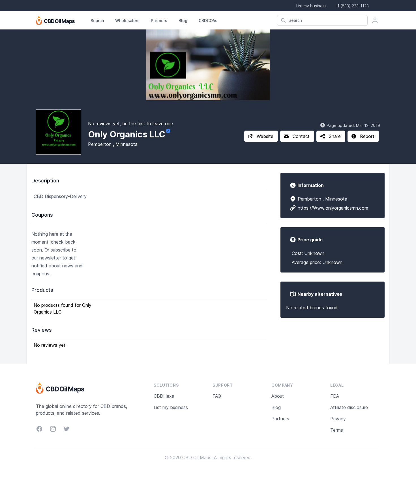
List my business (311, 5)
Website (265, 136)
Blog (183, 20)
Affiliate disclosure (349, 407)
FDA (334, 396)
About (277, 396)
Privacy (338, 418)
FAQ (217, 396)
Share (335, 136)
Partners (159, 20)
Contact (301, 136)
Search (97, 20)
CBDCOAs (208, 20)
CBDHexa (164, 396)
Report (367, 136)
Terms (336, 430)
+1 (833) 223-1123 (352, 5)
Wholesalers (127, 20)
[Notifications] (375, 20)
